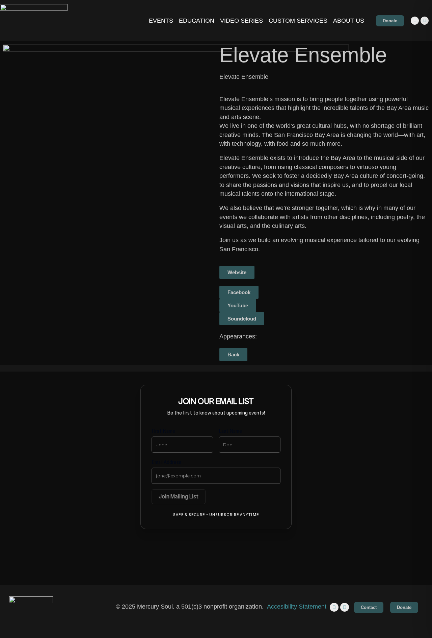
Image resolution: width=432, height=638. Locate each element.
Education (196, 20)
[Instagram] (415, 21)
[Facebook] (425, 21)
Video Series (241, 20)
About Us (348, 20)
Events (161, 20)
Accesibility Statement (296, 606)
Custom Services (298, 20)
